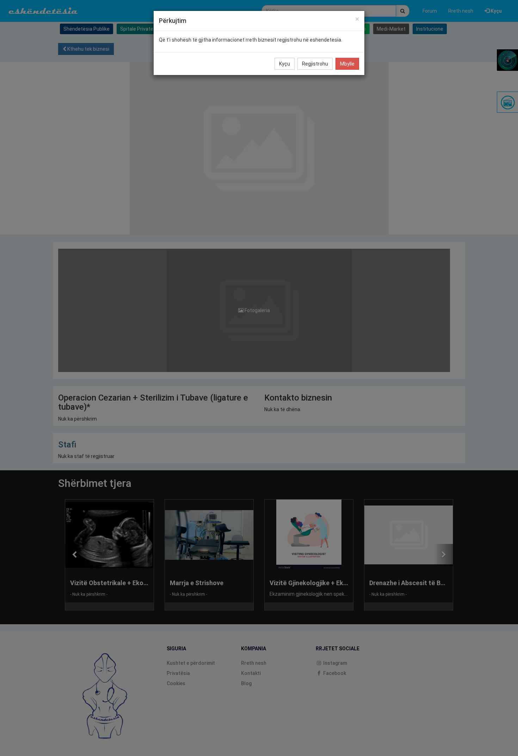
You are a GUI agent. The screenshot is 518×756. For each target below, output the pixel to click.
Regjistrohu (315, 64)
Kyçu (284, 64)
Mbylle (347, 64)
